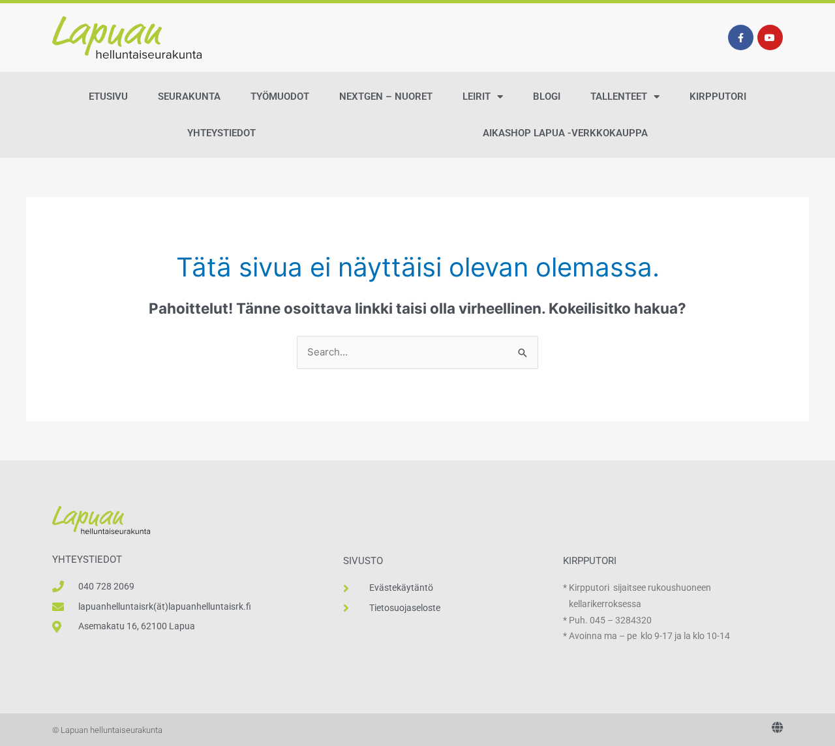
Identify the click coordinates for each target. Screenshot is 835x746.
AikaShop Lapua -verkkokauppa (565, 133)
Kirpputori (718, 96)
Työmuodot (279, 96)
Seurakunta (189, 96)
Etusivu (108, 96)
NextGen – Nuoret (386, 96)
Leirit (477, 96)
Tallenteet (618, 96)
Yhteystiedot (221, 133)
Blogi (546, 96)
